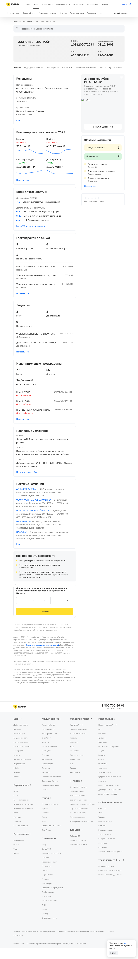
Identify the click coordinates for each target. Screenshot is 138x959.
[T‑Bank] (12, 4)
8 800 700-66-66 (113, 705)
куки (125, 943)
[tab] (17, 67)
